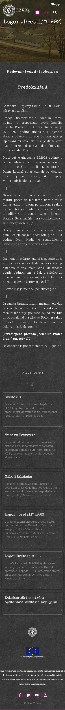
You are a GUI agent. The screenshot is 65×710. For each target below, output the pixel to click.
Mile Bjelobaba (18, 477)
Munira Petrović (20, 435)
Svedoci (30, 71)
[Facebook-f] (20, 695)
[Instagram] (45, 695)
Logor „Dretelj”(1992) (24, 515)
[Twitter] (28, 695)
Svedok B (13, 397)
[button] (37, 12)
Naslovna (14, 71)
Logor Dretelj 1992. (23, 556)
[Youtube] (37, 695)
